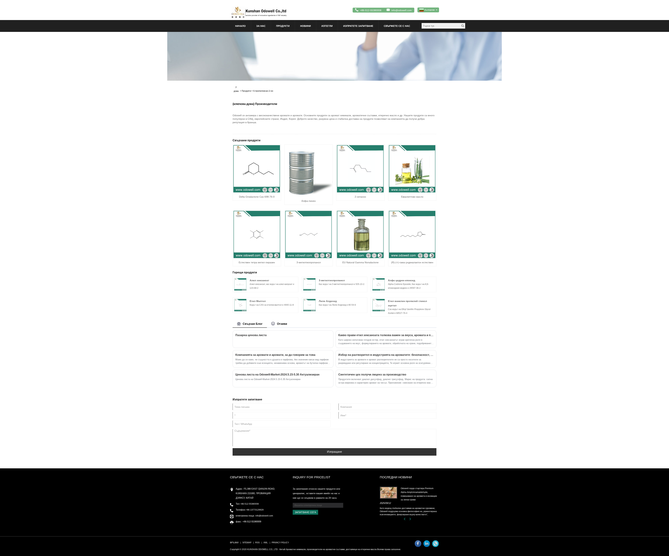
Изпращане (334, 451)
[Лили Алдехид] (309, 305)
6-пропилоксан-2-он (263, 91)
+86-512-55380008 (249, 504)
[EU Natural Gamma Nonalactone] (360, 234)
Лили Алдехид (328, 301)
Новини (305, 26)
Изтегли (327, 26)
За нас (261, 26)
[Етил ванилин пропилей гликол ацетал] (378, 305)
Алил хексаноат (259, 280)
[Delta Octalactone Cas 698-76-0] (257, 168)
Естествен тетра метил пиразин (257, 262)
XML (265, 542)
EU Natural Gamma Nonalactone (360, 262)
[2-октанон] (360, 168)
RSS (257, 542)
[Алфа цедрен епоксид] (378, 284)
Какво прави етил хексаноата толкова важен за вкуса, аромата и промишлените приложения (386, 335)
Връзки (234, 542)
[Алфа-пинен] (308, 170)
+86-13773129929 (255, 510)
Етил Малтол (258, 301)
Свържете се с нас (397, 26)
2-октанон (360, 196)
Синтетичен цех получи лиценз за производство (372, 374)
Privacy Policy (280, 542)
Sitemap (246, 542)
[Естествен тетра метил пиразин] (257, 234)
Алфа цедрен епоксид (401, 280)
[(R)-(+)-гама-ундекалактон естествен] (412, 234)
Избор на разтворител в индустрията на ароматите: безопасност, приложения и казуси (386, 354)
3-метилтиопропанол (309, 262)
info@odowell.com (401, 10)
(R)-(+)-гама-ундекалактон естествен (412, 262)
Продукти (283, 26)
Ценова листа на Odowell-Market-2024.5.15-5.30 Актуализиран (277, 374)
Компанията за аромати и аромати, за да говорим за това (275, 354)
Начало (240, 26)
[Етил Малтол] (240, 305)
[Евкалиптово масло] (412, 168)
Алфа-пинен (308, 201)
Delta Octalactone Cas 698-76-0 (257, 196)
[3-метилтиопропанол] (309, 234)
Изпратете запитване (358, 26)
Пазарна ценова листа (251, 335)
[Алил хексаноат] (240, 284)
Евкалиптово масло (412, 196)
